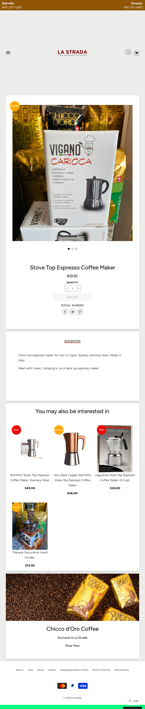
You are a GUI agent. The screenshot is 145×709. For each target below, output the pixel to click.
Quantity (72, 282)
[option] (72, 185)
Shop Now (72, 645)
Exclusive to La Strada (72, 637)
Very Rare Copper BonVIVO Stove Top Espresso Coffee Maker (72, 480)
